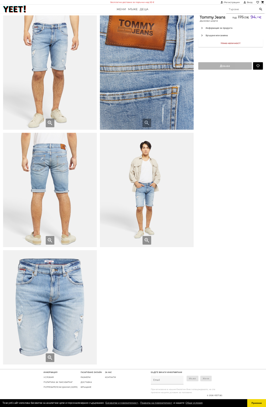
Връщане (86, 387)
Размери (86, 377)
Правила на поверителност (156, 403)
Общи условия (194, 403)
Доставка (86, 382)
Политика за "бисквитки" (58, 382)
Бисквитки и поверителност (121, 403)
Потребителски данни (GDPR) (61, 387)
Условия (49, 377)
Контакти (110, 377)
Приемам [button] (257, 403)
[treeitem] (230, 28)
